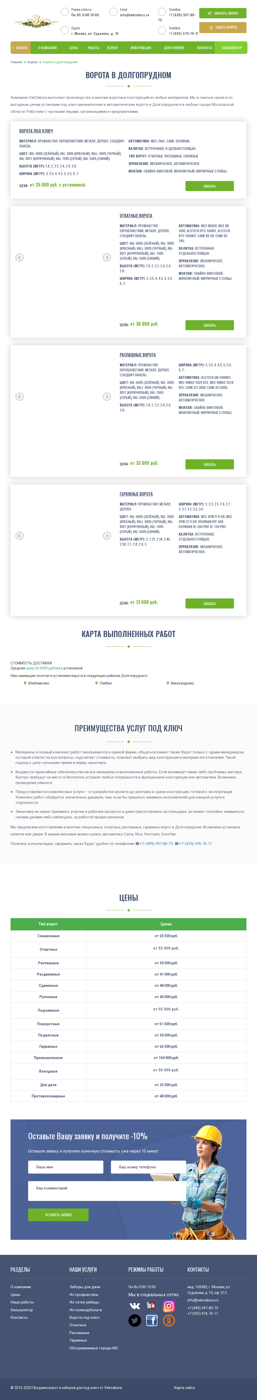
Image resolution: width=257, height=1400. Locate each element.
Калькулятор (232, 47)
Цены (74, 47)
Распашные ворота (138, 355)
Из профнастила (84, 1294)
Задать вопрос (226, 27)
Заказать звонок (226, 13)
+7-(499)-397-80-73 (156, 843)
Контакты (204, 47)
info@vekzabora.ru (134, 14)
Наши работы (22, 1302)
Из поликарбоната (86, 1310)
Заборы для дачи (85, 1287)
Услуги (112, 47)
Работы (93, 47)
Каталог (22, 47)
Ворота (33, 62)
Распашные (79, 1333)
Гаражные (78, 1340)
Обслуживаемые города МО (94, 1348)
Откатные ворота (136, 216)
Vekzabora (113, 1387)
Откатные (78, 1325)
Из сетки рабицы (84, 1302)
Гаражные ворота (136, 494)
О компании (47, 47)
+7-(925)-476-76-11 (195, 843)
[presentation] (20, 257)
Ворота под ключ (36, 131)
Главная (16, 62)
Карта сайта (184, 1387)
